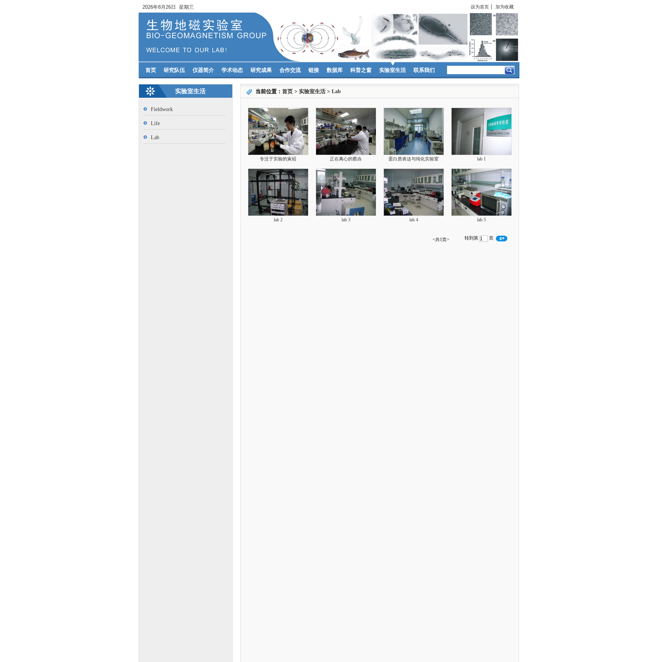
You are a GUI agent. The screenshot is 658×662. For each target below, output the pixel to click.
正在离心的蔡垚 (346, 159)
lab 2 (278, 219)
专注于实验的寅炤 (278, 159)
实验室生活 (392, 70)
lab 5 (481, 219)
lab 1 (481, 159)
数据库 (335, 70)
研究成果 (261, 70)
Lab (336, 91)
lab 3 (346, 219)
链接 (313, 70)
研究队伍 (174, 70)
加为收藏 (504, 7)
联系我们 (424, 70)
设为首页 (480, 7)
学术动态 (232, 70)
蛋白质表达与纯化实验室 (413, 159)
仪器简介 (203, 70)
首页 (150, 70)
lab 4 (413, 219)
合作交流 (290, 70)
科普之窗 (361, 70)
